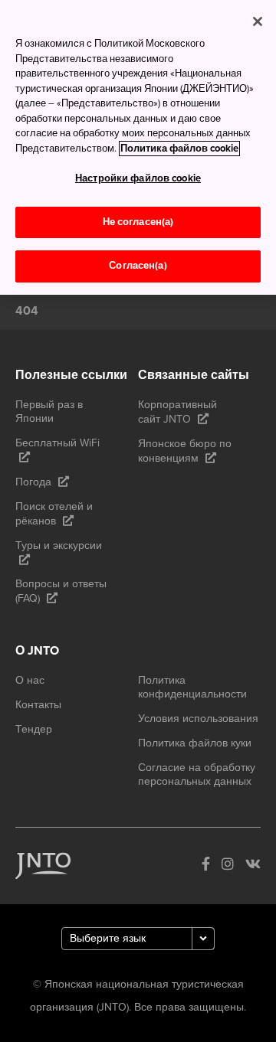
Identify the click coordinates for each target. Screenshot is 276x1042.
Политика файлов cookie (179, 148)
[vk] (253, 865)
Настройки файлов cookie (138, 178)
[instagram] (228, 865)
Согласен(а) (137, 266)
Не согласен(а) (138, 222)
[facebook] (206, 865)
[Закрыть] (257, 21)
